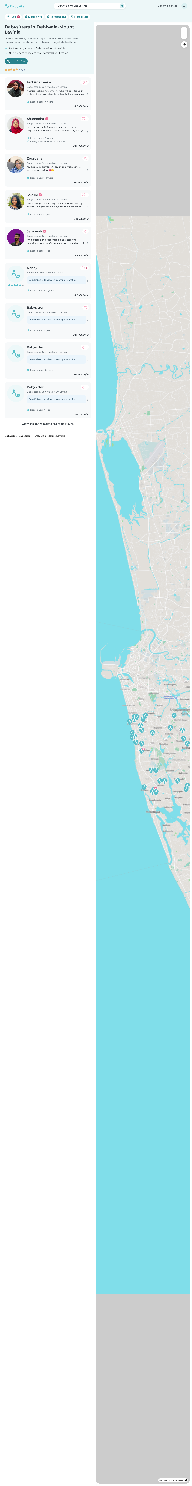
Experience (35, 16)
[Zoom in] (184, 30)
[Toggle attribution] (186, 1480)
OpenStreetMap (177, 1480)
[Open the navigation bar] (184, 6)
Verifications (58, 16)
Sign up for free (16, 61)
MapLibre (163, 1480)
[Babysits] (14, 5)
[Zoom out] (184, 36)
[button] (144, 787)
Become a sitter (167, 5)
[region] (143, 754)
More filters (81, 16)
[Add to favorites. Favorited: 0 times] (85, 158)
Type (14, 16)
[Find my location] (184, 44)
